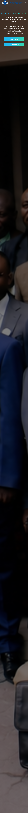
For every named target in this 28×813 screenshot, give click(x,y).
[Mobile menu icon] (25, 3)
